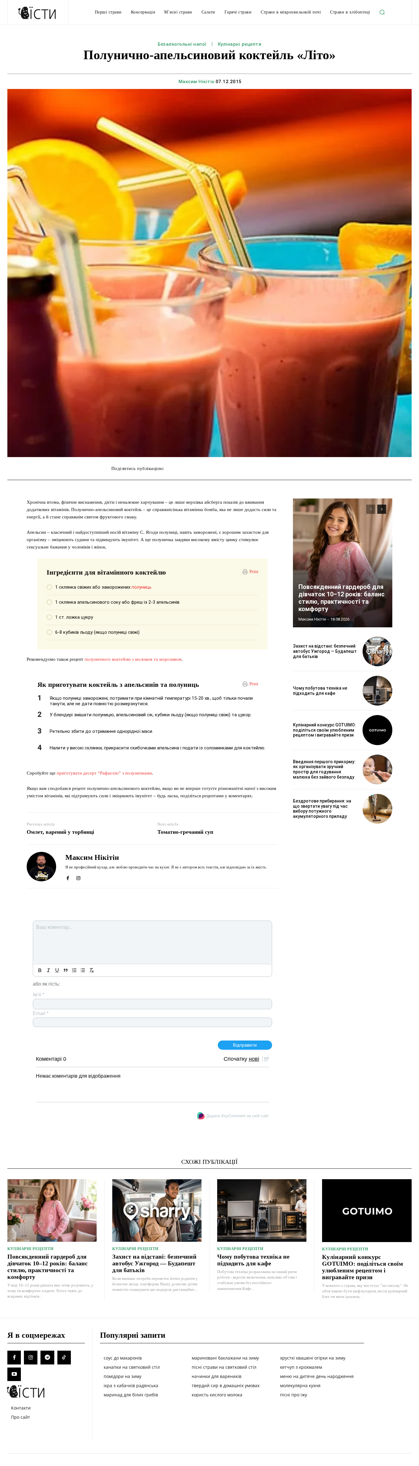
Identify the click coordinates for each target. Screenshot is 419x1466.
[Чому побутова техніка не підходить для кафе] (377, 691)
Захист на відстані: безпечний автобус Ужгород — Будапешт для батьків (325, 651)
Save (259, 469)
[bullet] (83, 970)
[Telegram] (47, 1357)
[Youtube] (14, 1374)
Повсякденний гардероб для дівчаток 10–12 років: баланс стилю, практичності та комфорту (341, 598)
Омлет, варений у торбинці (60, 832)
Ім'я (38, 994)
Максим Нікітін (197, 81)
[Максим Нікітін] (41, 866)
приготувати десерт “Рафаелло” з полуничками (104, 773)
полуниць (142, 587)
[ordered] (74, 970)
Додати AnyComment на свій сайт (237, 1116)
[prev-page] (370, 509)
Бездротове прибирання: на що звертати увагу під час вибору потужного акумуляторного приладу (322, 808)
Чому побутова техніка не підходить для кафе (320, 691)
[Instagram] (78, 876)
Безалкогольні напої (182, 44)
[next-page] (381, 509)
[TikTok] (64, 1357)
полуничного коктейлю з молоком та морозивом (133, 659)
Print (253, 571)
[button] (382, 12)
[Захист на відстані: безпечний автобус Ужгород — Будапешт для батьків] (377, 651)
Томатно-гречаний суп (185, 832)
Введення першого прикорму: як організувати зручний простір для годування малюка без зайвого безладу (324, 769)
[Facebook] (67, 876)
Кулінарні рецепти (240, 44)
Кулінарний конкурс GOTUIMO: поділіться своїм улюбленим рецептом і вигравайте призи (324, 730)
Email (40, 1013)
